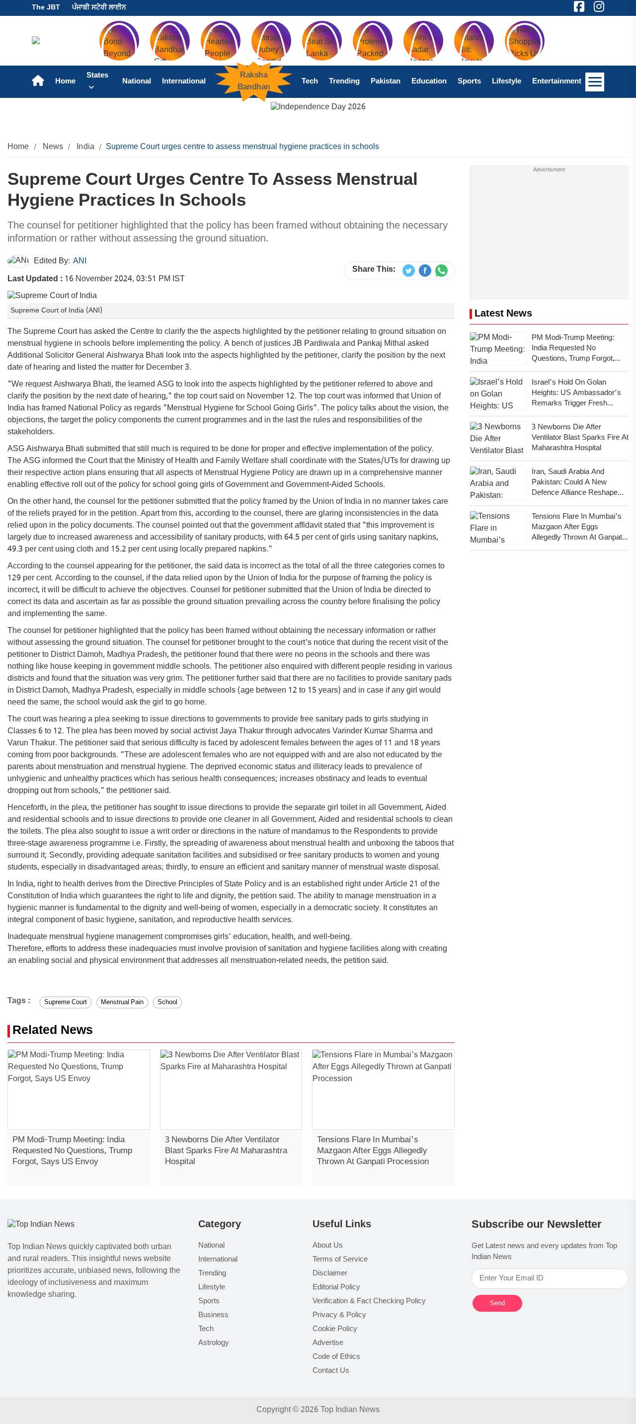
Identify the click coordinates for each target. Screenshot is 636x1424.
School (167, 1002)
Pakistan (385, 81)
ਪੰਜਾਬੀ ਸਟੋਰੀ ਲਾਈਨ (99, 7)
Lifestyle (506, 81)
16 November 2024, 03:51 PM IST (96, 279)
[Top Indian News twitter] (408, 270)
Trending (344, 81)
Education (429, 81)
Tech (310, 81)
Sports (469, 81)
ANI (79, 261)
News (53, 147)
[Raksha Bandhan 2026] (318, 108)
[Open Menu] (594, 82)
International (184, 81)
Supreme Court (65, 1002)
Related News (52, 1031)
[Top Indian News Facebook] (425, 270)
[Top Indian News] (41, 1225)
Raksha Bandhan (253, 81)
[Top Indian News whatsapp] (441, 270)
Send (497, 1303)
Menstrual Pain (122, 1002)
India (85, 147)
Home (65, 81)
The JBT (46, 7)
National (136, 81)
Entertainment (556, 81)
